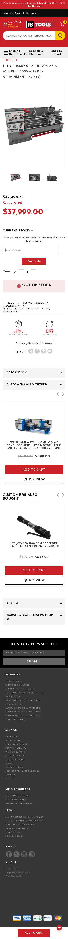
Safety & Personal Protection (23, 708)
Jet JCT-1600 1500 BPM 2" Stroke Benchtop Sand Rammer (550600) (34, 545)
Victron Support (15, 752)
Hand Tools (12, 697)
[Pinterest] (43, 351)
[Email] (49, 351)
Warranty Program (17, 829)
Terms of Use (13, 832)
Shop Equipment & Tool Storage (25, 712)
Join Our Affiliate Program (22, 771)
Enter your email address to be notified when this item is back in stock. (34, 239)
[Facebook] (37, 351)
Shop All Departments (16, 53)
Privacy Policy (14, 836)
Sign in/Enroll (14, 22)
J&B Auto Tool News (17, 796)
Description (16, 372)
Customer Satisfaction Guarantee (25, 821)
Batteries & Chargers (18, 685)
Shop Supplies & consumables (23, 716)
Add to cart (34, 469)
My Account (12, 741)
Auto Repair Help (15, 800)
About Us (10, 775)
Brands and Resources (18, 804)
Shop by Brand (56, 53)
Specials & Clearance (36, 53)
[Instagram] (31, 854)
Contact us (12, 869)
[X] (30, 351)
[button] (57, 394)
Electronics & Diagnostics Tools (25, 693)
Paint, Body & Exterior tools (23, 701)
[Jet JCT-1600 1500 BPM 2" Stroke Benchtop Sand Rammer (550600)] (34, 537)
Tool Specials (13, 681)
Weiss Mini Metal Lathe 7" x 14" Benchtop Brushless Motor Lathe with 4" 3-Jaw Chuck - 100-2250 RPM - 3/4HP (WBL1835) (34, 445)
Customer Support (14, 13)
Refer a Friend (14, 767)
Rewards (31, 13)
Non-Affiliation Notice (19, 825)
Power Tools (13, 704)
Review (12, 603)
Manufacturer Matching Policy (24, 817)
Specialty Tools (15, 720)
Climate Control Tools (19, 689)
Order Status (12, 737)
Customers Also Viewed (26, 384)
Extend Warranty (15, 748)
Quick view (34, 479)
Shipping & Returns (16, 744)
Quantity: (9, 271)
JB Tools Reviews (15, 756)
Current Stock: (18, 230)
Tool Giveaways (15, 760)
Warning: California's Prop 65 (29, 617)
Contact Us (12, 779)
